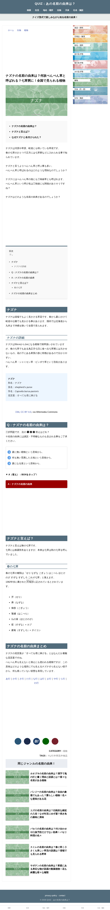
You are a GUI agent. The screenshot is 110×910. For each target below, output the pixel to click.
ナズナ (14, 262)
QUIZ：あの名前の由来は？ (55, 3)
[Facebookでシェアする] (27, 741)
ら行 (63, 679)
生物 (59, 10)
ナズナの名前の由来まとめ (24, 293)
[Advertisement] (36, 52)
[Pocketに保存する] (55, 741)
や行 (56, 679)
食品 (65, 755)
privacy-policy (51, 895)
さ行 (21, 679)
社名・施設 (78, 10)
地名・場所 (48, 10)
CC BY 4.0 (26, 412)
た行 (28, 679)
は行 (42, 679)
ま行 (49, 679)
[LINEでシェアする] (45, 741)
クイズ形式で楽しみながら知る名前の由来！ (55, 17)
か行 (15, 679)
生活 (37, 10)
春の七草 (18, 287)
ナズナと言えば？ (20, 283)
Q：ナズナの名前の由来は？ (25, 272)
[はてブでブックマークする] (36, 741)
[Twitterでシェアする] (18, 741)
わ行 (36, 683)
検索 (9, 908)
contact (62, 895)
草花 (58, 755)
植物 (65, 751)
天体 (67, 10)
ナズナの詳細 (20, 266)
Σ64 (17, 412)
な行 (35, 679)
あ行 (8, 679)
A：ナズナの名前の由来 (22, 277)
